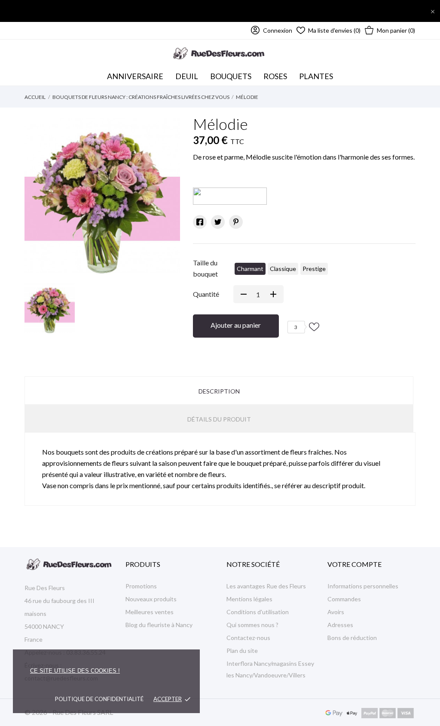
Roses (275, 76)
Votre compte (354, 564)
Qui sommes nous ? (252, 624)
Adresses (340, 624)
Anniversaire (135, 76)
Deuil (186, 76)
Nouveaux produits (151, 599)
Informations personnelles (362, 586)
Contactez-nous (248, 637)
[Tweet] (218, 222)
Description (219, 391)
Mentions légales (249, 599)
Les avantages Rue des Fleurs (266, 586)
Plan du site (242, 650)
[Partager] (200, 222)
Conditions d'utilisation (257, 611)
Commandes (344, 599)
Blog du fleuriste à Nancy (158, 624)
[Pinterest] (236, 222)
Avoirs (335, 611)
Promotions (141, 586)
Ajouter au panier (236, 325)
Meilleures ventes (149, 611)
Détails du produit (219, 419)
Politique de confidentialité (99, 698)
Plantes (316, 76)
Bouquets (232, 74)
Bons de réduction (352, 637)
